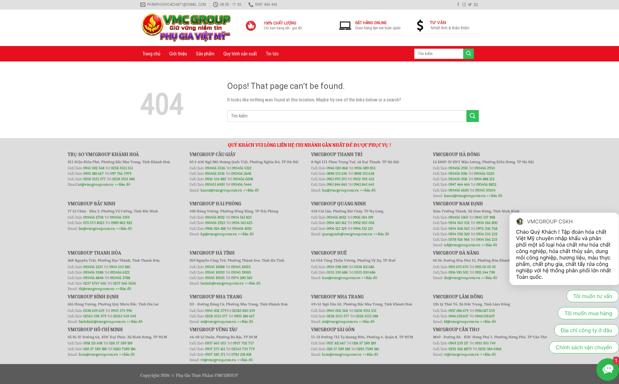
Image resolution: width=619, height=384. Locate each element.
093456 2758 (93, 217)
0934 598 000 (338, 267)
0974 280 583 (241, 278)
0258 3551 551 (122, 168)
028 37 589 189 (121, 343)
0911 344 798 (485, 272)
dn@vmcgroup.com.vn (462, 278)
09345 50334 (485, 190)
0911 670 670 (458, 267)
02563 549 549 (124, 316)
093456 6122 (120, 272)
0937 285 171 (215, 354)
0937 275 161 (215, 349)
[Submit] (473, 116)
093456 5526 (215, 168)
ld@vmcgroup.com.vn (461, 321)
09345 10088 (215, 267)
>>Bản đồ (122, 184)
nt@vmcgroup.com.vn (95, 184)
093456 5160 (458, 217)
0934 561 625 (242, 222)
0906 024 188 (216, 228)
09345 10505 (215, 278)
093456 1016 (457, 173)
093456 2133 (93, 267)
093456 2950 (485, 168)
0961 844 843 (337, 184)
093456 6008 (243, 179)
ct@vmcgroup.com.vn (461, 354)
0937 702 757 (243, 343)
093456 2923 (215, 222)
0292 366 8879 (460, 349)
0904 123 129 (337, 228)
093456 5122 (241, 168)
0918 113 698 (93, 343)
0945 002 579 (215, 310)
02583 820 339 (243, 310)
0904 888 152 (484, 179)
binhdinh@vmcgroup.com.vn (102, 321)
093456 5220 (484, 173)
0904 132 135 (363, 228)
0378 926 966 (459, 239)
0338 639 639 (94, 310)
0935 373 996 (121, 310)
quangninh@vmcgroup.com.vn (347, 234)
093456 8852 (486, 184)
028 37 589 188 (95, 349)
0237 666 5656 (124, 283)
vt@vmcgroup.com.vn (218, 360)
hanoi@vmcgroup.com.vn (221, 190)
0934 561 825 (241, 217)
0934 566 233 (486, 239)
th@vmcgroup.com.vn (96, 288)
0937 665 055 (216, 343)
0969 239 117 (458, 343)
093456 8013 (242, 228)
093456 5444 (241, 184)
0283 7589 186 (124, 349)
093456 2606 (241, 173)
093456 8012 (215, 217)
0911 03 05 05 (485, 267)
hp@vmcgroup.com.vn (219, 234)
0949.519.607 (485, 316)
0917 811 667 (337, 343)
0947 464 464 (459, 184)
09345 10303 (215, 272)
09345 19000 (241, 272)
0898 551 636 (337, 173)
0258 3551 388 (123, 179)
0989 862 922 (121, 222)
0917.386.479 (458, 310)
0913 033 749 (485, 343)
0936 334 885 (215, 179)
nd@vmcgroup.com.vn (462, 245)
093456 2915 (458, 168)
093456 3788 (120, 278)
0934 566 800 (486, 222)
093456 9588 (93, 272)
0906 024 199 (363, 217)
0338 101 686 (364, 267)
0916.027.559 (485, 310)
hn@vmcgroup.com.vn (340, 190)
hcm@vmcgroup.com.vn (98, 354)
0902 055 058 (363, 222)
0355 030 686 (365, 272)
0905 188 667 (94, 173)
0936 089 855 (365, 168)
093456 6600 (458, 190)
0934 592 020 (459, 234)
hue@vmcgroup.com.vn (341, 278)
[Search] (468, 54)
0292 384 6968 (489, 349)
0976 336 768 (486, 228)
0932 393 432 (363, 179)
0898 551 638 (364, 173)
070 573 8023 (93, 222)
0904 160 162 (337, 222)
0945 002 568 (94, 168)
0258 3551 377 (95, 179)
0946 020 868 (338, 168)
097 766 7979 (121, 173)
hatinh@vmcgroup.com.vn (222, 283)
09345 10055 (241, 267)
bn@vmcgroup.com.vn (97, 228)
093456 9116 (457, 179)
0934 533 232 (486, 234)
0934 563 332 (459, 222)
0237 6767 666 (95, 283)
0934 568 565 (459, 228)
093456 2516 (215, 173)
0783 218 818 (241, 354)
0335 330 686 (337, 272)
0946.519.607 (458, 316)
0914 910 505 (458, 272)
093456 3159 (120, 217)
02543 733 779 (243, 349)
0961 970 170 (337, 179)
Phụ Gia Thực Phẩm (194, 375)
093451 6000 (215, 184)
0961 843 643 (364, 184)
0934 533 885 (120, 267)
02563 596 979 (94, 316)
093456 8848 (93, 278)
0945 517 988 (485, 217)
